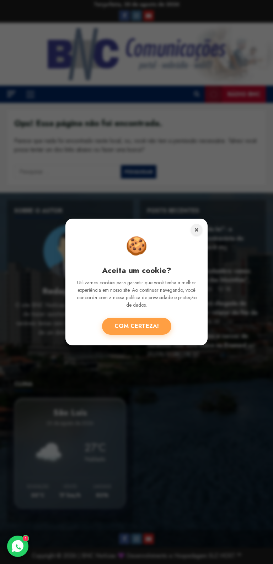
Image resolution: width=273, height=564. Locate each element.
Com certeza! (136, 326)
